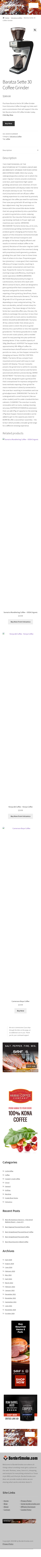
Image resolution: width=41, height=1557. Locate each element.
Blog (6, 1504)
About (6, 1507)
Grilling (7, 1190)
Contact (7, 1510)
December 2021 (10, 1294)
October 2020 (9, 1313)
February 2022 (10, 1287)
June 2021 (8, 1306)
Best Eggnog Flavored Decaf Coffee (17, 1227)
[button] (35, 30)
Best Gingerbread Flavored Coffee (17, 1237)
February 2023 (10, 1271)
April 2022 (8, 1279)
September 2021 (10, 1302)
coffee (8, 139)
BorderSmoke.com (13, 7)
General (8, 1186)
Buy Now (8, 123)
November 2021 (10, 1298)
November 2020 (10, 1310)
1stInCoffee (9, 1171)
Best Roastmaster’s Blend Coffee (16, 1242)
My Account (7, 1553)
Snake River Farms (11, 1198)
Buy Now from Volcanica (20, 622)
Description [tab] (7, 150)
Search (20, 1553)
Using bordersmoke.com (30, 1504)
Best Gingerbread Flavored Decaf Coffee (19, 1232)
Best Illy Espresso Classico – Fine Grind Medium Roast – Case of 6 (19, 1221)
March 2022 (9, 1283)
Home (7, 18)
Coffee (7, 1175)
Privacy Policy (26, 1501)
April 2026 (8, 1260)
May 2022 (8, 1275)
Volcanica (8, 1202)
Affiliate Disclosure (28, 1507)
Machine (8, 1194)
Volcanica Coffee (16, 18)
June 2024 (8, 1267)
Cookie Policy (26, 1510)
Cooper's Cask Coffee (12, 1179)
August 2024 (9, 1264)
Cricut (7, 1183)
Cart (31, 1551)
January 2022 (9, 1290)
